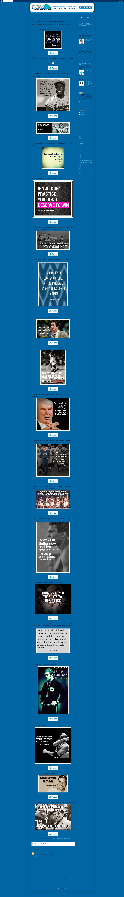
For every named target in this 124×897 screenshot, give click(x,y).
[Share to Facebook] (43, 843)
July (81, 148)
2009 (80, 173)
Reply (36, 856)
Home (53, 878)
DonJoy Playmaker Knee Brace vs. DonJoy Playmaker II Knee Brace (88, 83)
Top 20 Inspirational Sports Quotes (86, 160)
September (82, 145)
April (81, 153)
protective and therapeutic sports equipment (62, 838)
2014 (80, 141)
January (81, 164)
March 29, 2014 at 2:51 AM (44, 852)
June (81, 150)
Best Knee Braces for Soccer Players (86, 158)
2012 (80, 168)
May (81, 152)
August (81, 146)
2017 (80, 138)
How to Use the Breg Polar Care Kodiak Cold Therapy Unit (88, 71)
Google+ (58, 888)
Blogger (65, 888)
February (81, 157)
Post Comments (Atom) (40, 880)
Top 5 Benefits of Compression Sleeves (84, 102)
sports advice (39, 845)
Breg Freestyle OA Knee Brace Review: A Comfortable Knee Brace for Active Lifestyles (85, 24)
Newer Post (34, 878)
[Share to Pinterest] (45, 843)
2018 (80, 136)
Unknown (37, 852)
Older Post (72, 878)
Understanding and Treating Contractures (84, 56)
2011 (80, 170)
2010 (80, 171)
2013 (80, 166)
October (81, 143)
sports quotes (43, 845)
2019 (80, 134)
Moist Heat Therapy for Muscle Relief (84, 64)
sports (36, 845)
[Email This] (39, 843)
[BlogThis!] (41, 843)
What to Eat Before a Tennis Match (86, 162)
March (81, 155)
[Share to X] (42, 843)
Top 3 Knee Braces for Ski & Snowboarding (84, 32)
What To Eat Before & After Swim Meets (88, 92)
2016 (80, 140)
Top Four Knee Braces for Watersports (88, 40)
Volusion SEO (82, 114)
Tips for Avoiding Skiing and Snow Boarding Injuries (85, 48)
